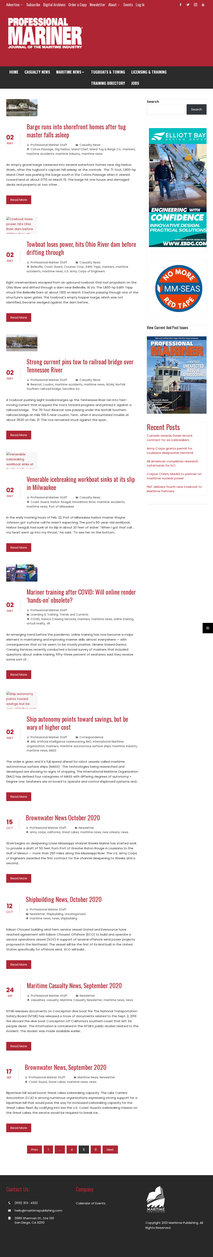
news (124, 832)
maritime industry (68, 154)
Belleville (37, 267)
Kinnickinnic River (84, 502)
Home (13, 72)
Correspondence (91, 737)
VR (48, 623)
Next (110, 1149)
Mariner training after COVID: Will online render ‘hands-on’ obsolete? (81, 596)
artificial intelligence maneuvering (61, 742)
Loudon (48, 385)
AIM (33, 742)
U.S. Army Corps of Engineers (84, 271)
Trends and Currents (73, 615)
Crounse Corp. (74, 267)
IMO (88, 742)
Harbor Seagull (60, 502)
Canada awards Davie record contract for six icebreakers (169, 437)
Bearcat (36, 385)
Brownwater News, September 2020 (65, 1067)
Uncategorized (75, 914)
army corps (38, 832)
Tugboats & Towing (108, 72)
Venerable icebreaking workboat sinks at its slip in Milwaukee (81, 483)
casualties (38, 1000)
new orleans (111, 832)
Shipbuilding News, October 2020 (64, 899)
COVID (35, 619)
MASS (52, 751)
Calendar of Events (90, 1203)
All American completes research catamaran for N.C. (172, 463)
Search (153, 101)
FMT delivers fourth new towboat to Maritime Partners (174, 489)
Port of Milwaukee (61, 507)
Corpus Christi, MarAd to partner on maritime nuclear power (174, 476)
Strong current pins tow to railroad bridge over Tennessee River (80, 365)
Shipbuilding (55, 914)
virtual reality (36, 623)
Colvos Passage (42, 149)
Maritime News (68, 72)
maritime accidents (40, 154)
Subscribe (33, 4)
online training (123, 619)
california (53, 832)
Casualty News (37, 72)
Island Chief (79, 149)
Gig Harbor (62, 149)
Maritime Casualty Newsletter (81, 1000)
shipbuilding (69, 918)
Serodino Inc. (71, 389)
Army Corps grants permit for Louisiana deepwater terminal (170, 450)
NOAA (110, 385)
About (112, 4)
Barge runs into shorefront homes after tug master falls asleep (76, 130)
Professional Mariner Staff (49, 145)
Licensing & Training (149, 72)
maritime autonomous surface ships (85, 746)
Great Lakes (70, 832)
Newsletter (97, 4)
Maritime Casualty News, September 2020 (74, 985)
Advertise (13, 4)
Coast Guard (53, 267)
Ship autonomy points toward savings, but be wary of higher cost (77, 723)
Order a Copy (77, 4)
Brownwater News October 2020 (63, 817)
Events (128, 4)
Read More (18, 200)
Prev (34, 1149)
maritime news (92, 154)
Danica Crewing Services (58, 619)
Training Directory (108, 83)
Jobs (135, 83)
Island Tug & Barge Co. (105, 149)
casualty (53, 1000)
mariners (129, 149)
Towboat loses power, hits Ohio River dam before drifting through (81, 248)
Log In (140, 4)
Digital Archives (54, 4)
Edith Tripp (93, 267)
